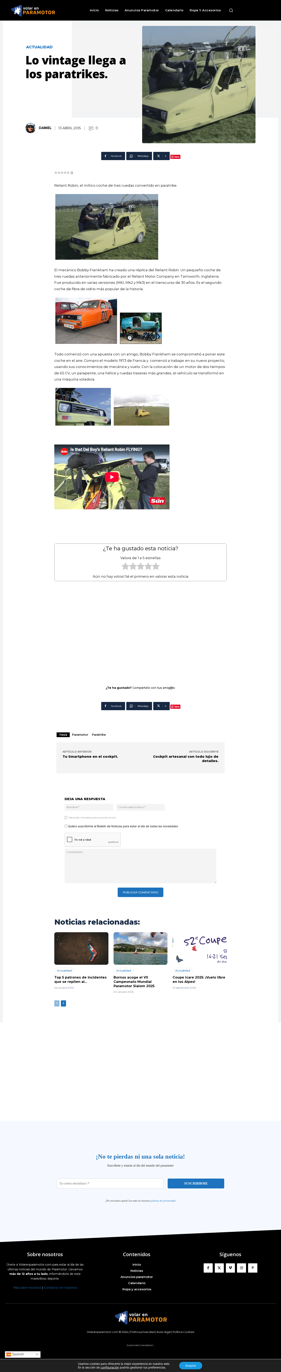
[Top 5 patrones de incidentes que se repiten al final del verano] (81, 948)
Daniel (45, 128)
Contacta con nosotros (60, 1287)
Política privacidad (142, 1332)
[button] (231, 10)
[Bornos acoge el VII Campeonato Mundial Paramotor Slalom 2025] (141, 948)
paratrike (99, 735)
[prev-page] (56, 1003)
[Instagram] (241, 1267)
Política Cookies (183, 1332)
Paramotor (80, 735)
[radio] (125, 567)
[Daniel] (32, 128)
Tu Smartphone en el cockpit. (90, 757)
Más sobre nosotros (27, 1287)
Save (177, 156)
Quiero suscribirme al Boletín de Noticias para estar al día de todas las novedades (122, 826)
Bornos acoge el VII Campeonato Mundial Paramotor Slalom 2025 (134, 981)
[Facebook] (208, 1267)
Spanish (17, 1354)
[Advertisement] (140, 630)
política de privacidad (162, 1200)
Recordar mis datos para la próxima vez (92, 817)
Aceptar (190, 1365)
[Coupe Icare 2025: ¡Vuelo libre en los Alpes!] (200, 948)
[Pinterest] (252, 1267)
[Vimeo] (230, 1267)
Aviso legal (164, 1332)
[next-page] (63, 1003)
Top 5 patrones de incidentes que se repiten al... (80, 979)
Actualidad (39, 47)
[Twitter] (219, 1267)
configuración (110, 1367)
